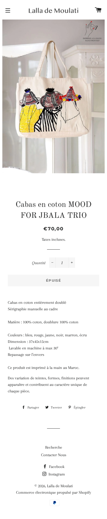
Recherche (53, 447)
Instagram (56, 474)
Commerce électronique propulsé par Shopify (53, 492)
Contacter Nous (53, 455)
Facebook (56, 466)
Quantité (38, 263)
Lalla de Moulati (60, 486)
